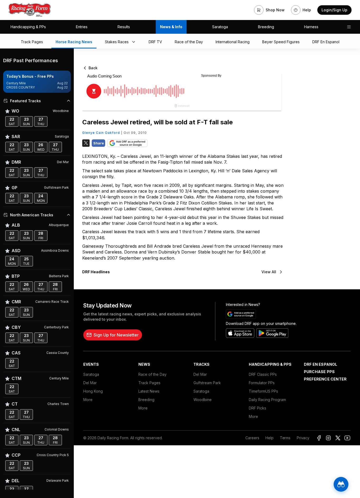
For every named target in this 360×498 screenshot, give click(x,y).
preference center (325, 379)
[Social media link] (319, 438)
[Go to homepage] (29, 10)
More (88, 399)
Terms (285, 438)
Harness (311, 27)
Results (124, 27)
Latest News (148, 391)
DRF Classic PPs (263, 374)
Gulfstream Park (207, 382)
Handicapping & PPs (28, 27)
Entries (81, 27)
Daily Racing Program (267, 399)
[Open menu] (349, 27)
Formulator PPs (262, 382)
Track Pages (149, 382)
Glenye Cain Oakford (101, 133)
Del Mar (90, 382)
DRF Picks (257, 408)
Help (269, 438)
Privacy (303, 438)
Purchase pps (319, 371)
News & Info (171, 27)
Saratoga (220, 27)
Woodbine (202, 399)
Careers (252, 438)
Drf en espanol (320, 364)
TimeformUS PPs (263, 391)
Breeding (266, 27)
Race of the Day (152, 374)
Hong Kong (93, 391)
